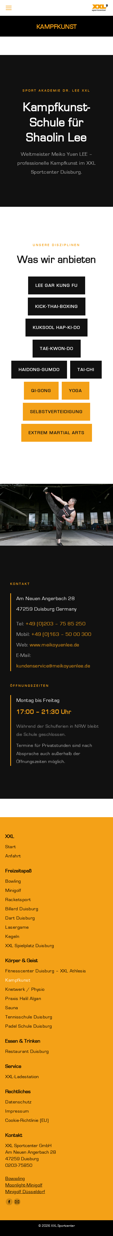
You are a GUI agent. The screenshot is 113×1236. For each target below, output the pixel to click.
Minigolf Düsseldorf (25, 1191)
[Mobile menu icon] (8, 7)
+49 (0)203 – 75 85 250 (55, 623)
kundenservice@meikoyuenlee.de (53, 666)
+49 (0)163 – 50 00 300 (61, 634)
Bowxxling (15, 1178)
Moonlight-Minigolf (23, 1185)
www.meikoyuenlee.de (54, 644)
